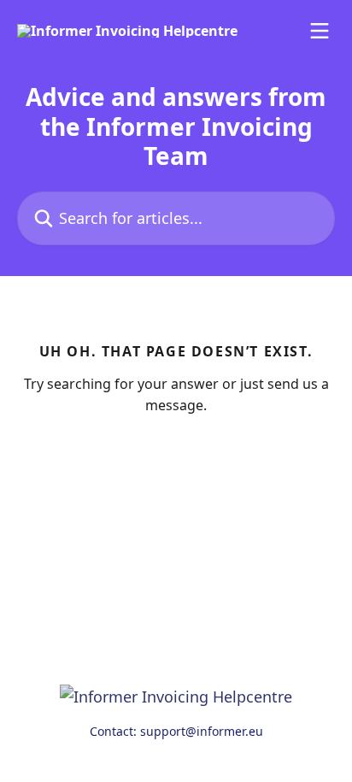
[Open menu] (319, 31)
